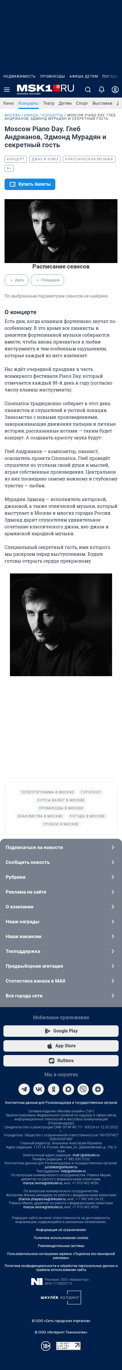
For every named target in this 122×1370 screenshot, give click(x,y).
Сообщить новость (28, 862)
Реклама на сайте (26, 892)
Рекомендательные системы (61, 1246)
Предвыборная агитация (34, 966)
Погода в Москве (87, 816)
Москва (12, 115)
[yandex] (98, 1089)
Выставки (102, 103)
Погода (110, 76)
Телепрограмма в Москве (47, 792)
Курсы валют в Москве (61, 800)
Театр (48, 103)
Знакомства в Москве (40, 816)
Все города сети (24, 996)
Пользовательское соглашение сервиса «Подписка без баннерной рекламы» (61, 1256)
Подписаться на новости (34, 847)
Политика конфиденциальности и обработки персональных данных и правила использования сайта (61, 1268)
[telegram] (24, 1089)
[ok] (53, 1089)
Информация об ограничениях (61, 1230)
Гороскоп (91, 792)
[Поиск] (88, 90)
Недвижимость (19, 76)
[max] (68, 1089)
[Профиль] (115, 90)
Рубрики (16, 877)
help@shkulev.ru (73, 1171)
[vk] (39, 1089)
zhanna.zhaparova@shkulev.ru (42, 1199)
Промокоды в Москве (61, 808)
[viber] (83, 1089)
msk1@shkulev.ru (86, 1155)
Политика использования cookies (61, 1238)
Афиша (31, 115)
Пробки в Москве (61, 824)
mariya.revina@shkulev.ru (42, 1183)
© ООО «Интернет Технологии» (61, 1332)
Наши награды (22, 921)
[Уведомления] (101, 90)
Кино (8, 103)
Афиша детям (84, 76)
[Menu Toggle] (7, 90)
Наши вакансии (23, 936)
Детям (65, 103)
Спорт (82, 103)
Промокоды (52, 76)
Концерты (28, 103)
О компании (19, 907)
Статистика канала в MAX (36, 981)
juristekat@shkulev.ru (61, 1167)
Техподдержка (23, 951)
